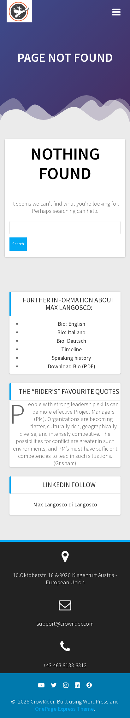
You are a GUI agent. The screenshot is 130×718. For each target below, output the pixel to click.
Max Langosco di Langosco (65, 504)
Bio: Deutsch (71, 340)
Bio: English (71, 323)
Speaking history (71, 357)
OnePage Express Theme (64, 708)
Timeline (71, 349)
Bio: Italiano (71, 332)
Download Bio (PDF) (71, 366)
